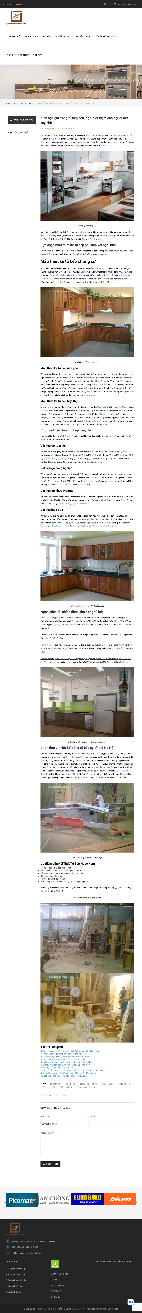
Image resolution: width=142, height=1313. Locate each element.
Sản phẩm (31, 36)
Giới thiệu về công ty (59, 1274)
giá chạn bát (55, 1083)
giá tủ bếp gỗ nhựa (88, 1083)
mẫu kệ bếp (124, 1083)
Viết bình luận (46, 1133)
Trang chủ (13, 36)
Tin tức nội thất (57, 1285)
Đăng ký (19, 4)
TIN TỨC (37, 55)
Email (92, 1116)
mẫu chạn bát (108, 1083)
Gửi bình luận (50, 1164)
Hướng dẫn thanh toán (15, 1274)
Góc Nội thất (25, 103)
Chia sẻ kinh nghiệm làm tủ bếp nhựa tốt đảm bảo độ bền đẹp (68, 1073)
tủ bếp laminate (63, 484)
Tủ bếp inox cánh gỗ (60, 526)
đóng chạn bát (49, 1087)
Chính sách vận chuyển (16, 1280)
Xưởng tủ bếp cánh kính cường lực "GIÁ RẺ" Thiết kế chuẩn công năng (72, 1070)
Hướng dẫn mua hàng (15, 1269)
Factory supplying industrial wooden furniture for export (65, 1056)
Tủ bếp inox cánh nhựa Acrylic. (105, 526)
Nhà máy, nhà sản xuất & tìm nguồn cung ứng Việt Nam (65, 1064)
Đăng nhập (6, 4)
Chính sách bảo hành (15, 1286)
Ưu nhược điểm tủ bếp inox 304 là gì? (57, 1067)
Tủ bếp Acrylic (64, 36)
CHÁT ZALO (56, 1291)
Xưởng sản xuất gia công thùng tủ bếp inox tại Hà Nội (64, 1053)
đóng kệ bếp (66, 1087)
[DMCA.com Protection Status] (55, 1264)
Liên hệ (54, 1280)
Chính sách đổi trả (13, 1292)
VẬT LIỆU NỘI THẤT (18, 55)
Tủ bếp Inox (83, 36)
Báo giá (45, 36)
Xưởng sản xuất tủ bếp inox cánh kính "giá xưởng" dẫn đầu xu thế (70, 1051)
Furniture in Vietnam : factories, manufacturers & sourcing (66, 1062)
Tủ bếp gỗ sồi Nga (59, 458)
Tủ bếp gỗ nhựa (104, 36)
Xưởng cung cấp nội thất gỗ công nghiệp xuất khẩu (63, 1059)
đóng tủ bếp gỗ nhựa (86, 1087)
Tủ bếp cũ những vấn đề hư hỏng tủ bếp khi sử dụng (64, 1075)
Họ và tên (45, 1116)
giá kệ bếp (70, 1083)
